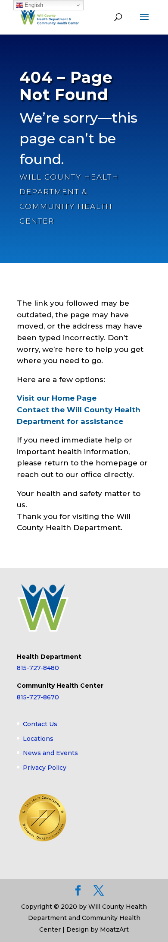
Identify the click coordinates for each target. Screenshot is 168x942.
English (33, 5)
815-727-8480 (38, 668)
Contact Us (40, 724)
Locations (38, 739)
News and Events (50, 753)
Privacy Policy (44, 767)
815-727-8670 (38, 697)
